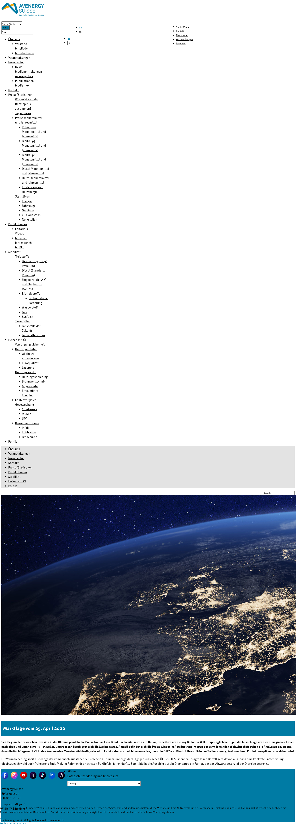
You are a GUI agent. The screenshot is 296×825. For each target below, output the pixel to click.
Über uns (181, 43)
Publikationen (17, 472)
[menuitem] (14, 39)
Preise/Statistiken (20, 467)
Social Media (182, 27)
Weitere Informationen (13, 823)
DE (80, 27)
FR (80, 31)
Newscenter (182, 35)
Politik (12, 485)
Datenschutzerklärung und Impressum (92, 775)
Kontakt (180, 31)
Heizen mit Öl (17, 481)
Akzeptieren (7, 819)
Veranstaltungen (184, 39)
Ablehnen (20, 819)
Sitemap (72, 771)
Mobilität (14, 476)
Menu (5, 27)
